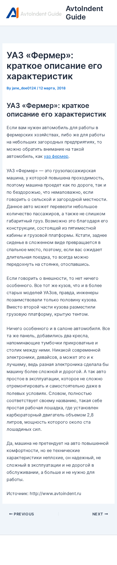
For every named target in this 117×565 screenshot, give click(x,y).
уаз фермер (56, 156)
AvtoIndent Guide (84, 12)
